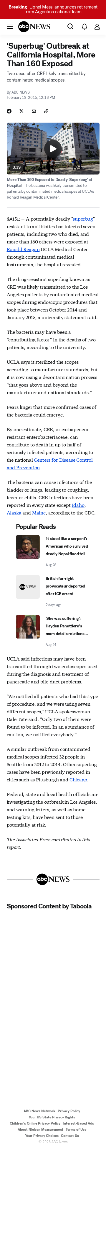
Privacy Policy (69, 1111)
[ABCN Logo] (34, 26)
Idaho (78, 504)
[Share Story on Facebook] (9, 111)
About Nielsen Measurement (40, 1129)
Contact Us (70, 1135)
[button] (10, 26)
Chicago (78, 779)
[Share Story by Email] (33, 111)
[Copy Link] (46, 111)
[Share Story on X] (21, 111)
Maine (39, 512)
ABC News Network (39, 1111)
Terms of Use (76, 1129)
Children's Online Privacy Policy (35, 1123)
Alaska (14, 512)
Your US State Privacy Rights (52, 1117)
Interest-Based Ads (78, 1123)
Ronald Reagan (23, 249)
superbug (83, 218)
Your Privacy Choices (42, 1135)
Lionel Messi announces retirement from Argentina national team (53, 9)
